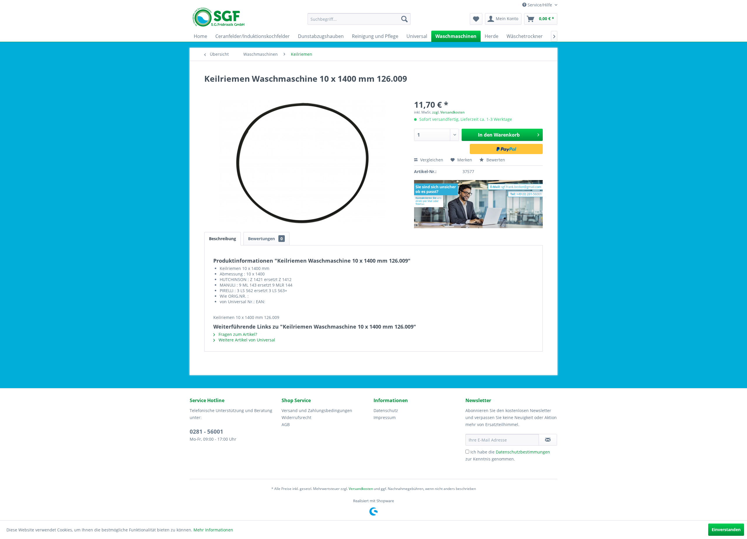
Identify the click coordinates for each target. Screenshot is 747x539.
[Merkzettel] (476, 19)
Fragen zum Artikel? (237, 334)
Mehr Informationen (213, 530)
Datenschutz (386, 410)
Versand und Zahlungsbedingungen (317, 410)
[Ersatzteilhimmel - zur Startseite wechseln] (218, 19)
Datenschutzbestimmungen (523, 452)
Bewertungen (265, 238)
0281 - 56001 (206, 431)
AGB (286, 424)
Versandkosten (361, 488)
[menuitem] (359, 19)
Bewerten (495, 160)
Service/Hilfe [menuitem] (539, 5)
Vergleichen (431, 160)
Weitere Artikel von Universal (246, 340)
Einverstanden (726, 529)
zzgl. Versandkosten (448, 112)
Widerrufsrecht (296, 417)
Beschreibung (222, 238)
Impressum (385, 417)
